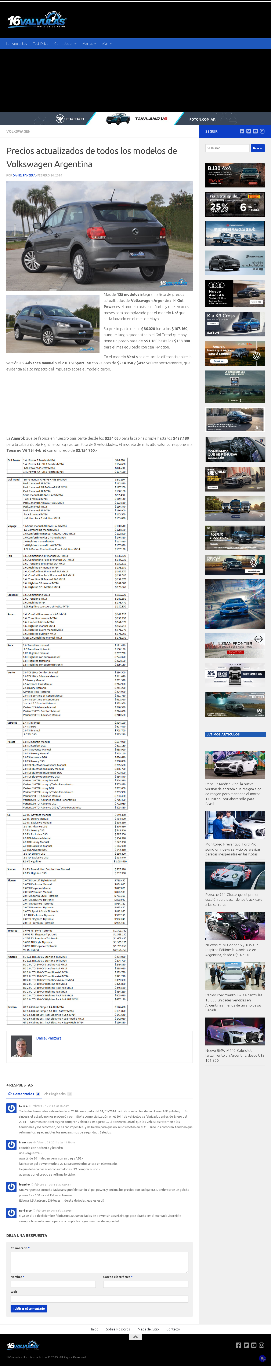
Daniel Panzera (24, 175)
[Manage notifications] (262, 1358)
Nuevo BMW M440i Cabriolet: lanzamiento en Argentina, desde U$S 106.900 (234, 1055)
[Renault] (235, 573)
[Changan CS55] (235, 274)
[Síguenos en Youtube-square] (255, 131)
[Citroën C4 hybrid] (235, 715)
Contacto (173, 1329)
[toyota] (235, 549)
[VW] (235, 364)
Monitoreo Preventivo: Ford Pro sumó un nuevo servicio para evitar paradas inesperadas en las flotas (232, 849)
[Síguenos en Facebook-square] (241, 131)
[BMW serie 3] (235, 627)
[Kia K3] (235, 335)
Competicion (63, 43)
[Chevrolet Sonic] (235, 490)
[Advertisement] (135, 80)
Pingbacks (60, 1094)
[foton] (135, 118)
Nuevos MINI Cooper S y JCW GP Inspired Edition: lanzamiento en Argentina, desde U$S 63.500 (231, 950)
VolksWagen (18, 131)
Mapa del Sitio (148, 1329)
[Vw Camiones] (235, 520)
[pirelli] (235, 215)
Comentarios (26, 1094)
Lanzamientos (16, 43)
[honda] (235, 431)
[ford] (235, 401)
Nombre (17, 1277)
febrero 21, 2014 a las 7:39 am (53, 1184)
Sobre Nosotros (118, 1329)
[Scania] (235, 461)
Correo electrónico (118, 1277)
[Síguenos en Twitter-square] (248, 131)
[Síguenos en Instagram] (262, 131)
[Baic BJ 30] (235, 186)
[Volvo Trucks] (235, 686)
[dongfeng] (235, 244)
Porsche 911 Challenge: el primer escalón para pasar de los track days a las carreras (233, 899)
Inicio (94, 1329)
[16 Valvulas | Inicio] (38, 20)
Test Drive (40, 43)
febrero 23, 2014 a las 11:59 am (56, 1142)
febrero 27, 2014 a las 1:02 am (51, 1105)
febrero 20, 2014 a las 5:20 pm (54, 1210)
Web (14, 1291)
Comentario (20, 1248)
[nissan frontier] (235, 657)
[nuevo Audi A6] (235, 306)
